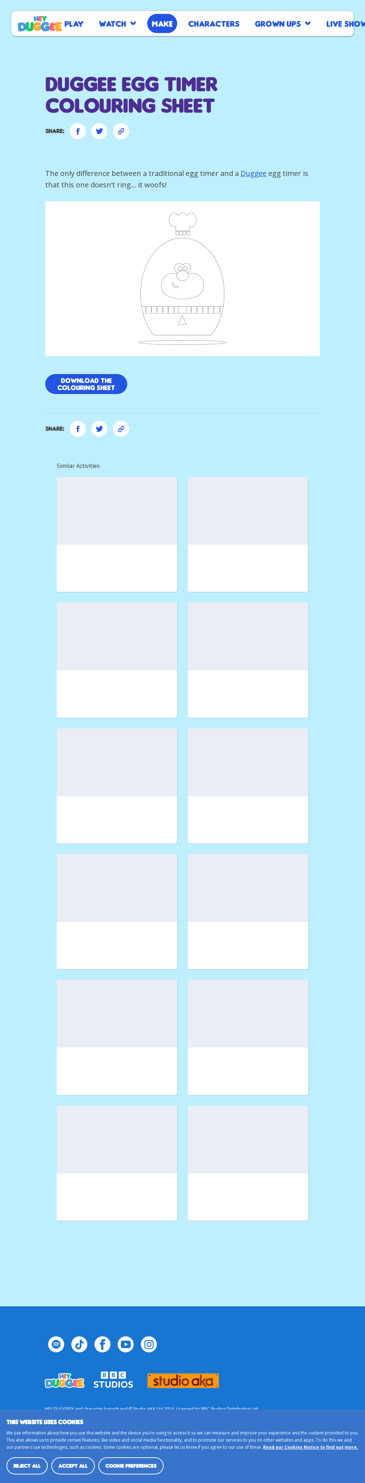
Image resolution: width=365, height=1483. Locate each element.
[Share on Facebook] (78, 131)
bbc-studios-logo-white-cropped (113, 1377)
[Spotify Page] (56, 1344)
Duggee (254, 173)
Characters (214, 23)
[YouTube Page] (126, 1344)
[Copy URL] (121, 131)
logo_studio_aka (183, 1377)
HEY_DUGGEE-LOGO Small (64, 1377)
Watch (112, 23)
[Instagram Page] (149, 1344)
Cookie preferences (131, 1466)
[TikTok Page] (79, 1344)
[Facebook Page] (102, 1344)
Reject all (27, 1466)
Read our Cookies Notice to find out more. (310, 1447)
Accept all (73, 1466)
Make (162, 23)
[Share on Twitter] (99, 131)
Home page (40, 23)
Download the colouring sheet (86, 384)
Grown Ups (278, 23)
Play (74, 23)
